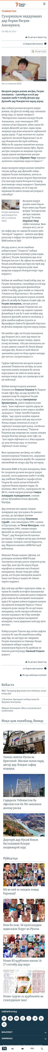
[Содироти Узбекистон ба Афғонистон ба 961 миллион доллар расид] (24, 785)
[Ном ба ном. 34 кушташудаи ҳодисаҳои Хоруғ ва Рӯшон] (24, 910)
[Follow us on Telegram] (34, 1018)
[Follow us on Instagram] (22, 1018)
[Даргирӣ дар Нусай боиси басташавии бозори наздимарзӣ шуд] (24, 824)
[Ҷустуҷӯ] (42, 1048)
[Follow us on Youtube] (16, 1018)
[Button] (36, 37)
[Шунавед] (13, 1048)
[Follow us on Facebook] (10, 1018)
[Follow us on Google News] (4, 1018)
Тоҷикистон (9, 11)
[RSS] (41, 1018)
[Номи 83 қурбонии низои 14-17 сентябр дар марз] (24, 946)
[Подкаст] (4, 1024)
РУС (32, 1049)
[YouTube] (23, 1048)
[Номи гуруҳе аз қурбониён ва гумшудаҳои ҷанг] (24, 981)
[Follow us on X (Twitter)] (28, 1018)
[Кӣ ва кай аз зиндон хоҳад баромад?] (24, 874)
